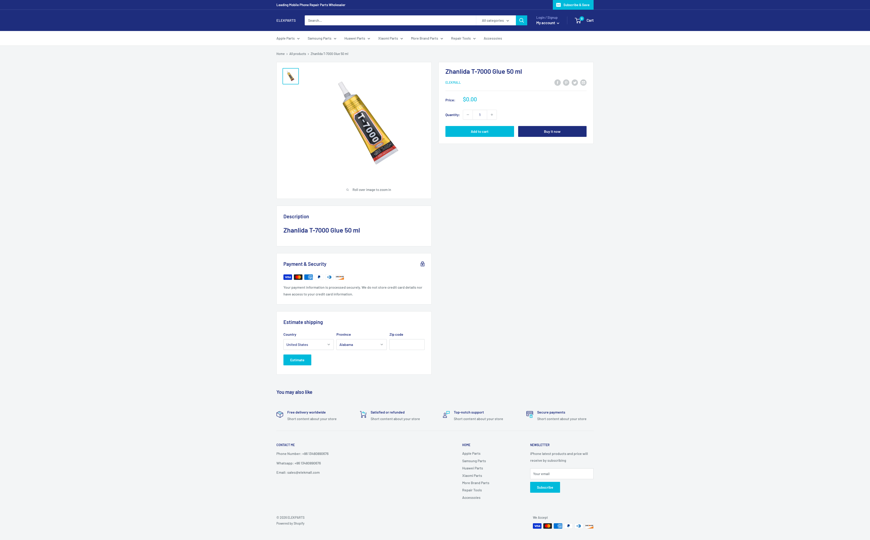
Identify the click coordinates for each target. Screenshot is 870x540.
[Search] (521, 20)
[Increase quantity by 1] (492, 114)
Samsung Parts (319, 38)
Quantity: (452, 114)
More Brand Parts (424, 38)
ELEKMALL (453, 82)
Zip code (396, 334)
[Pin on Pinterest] (566, 82)
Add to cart (479, 131)
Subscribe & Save (576, 5)
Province (343, 334)
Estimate (297, 360)
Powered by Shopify (290, 523)
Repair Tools (461, 38)
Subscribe (545, 487)
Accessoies (493, 38)
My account (546, 22)
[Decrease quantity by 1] (468, 114)
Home (280, 54)
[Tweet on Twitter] (575, 82)
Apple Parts (285, 38)
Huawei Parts (354, 38)
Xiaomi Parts (388, 38)
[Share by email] (583, 82)
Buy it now (552, 131)
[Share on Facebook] (557, 82)
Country (289, 334)
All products (297, 54)
